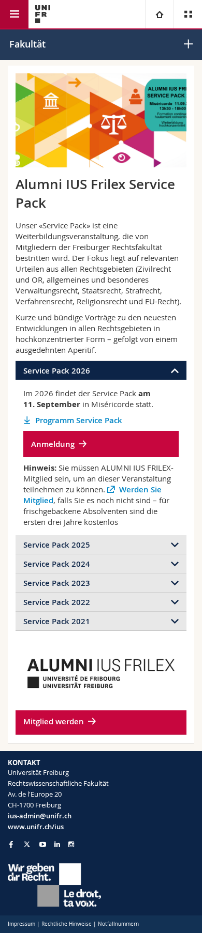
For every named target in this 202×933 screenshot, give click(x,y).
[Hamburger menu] (14, 14)
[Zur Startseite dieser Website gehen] (42, 14)
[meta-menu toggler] (188, 14)
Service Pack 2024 (56, 563)
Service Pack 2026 (56, 370)
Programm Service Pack (78, 420)
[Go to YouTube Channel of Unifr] (42, 844)
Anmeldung (53, 444)
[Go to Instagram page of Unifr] (71, 844)
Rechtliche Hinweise (66, 924)
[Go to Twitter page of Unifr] (27, 844)
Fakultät (27, 44)
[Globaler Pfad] (159, 14)
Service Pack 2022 (56, 602)
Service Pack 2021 (56, 621)
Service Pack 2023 (56, 583)
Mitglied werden (53, 721)
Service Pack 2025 (56, 544)
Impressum (21, 924)
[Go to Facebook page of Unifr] (11, 844)
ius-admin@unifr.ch (39, 815)
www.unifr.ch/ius (36, 826)
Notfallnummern (118, 924)
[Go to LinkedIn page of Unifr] (57, 844)
